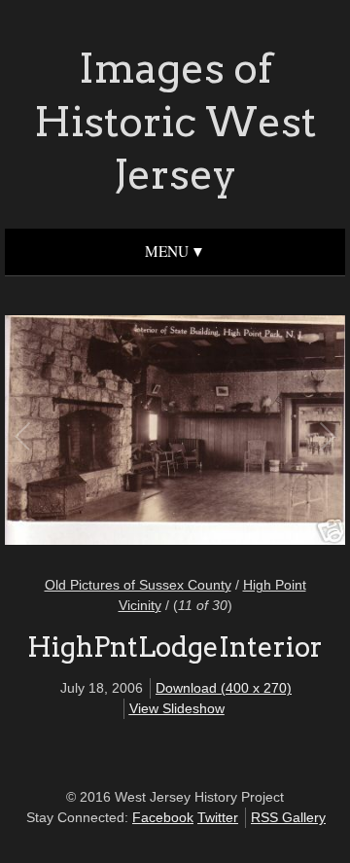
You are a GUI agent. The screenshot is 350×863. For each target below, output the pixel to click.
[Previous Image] (100, 433)
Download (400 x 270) (224, 688)
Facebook (162, 817)
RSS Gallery (288, 817)
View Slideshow (177, 708)
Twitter (217, 817)
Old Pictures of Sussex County (138, 585)
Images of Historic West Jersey (175, 121)
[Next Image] (250, 433)
